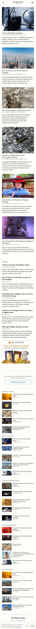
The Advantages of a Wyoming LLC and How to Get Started (18, 242)
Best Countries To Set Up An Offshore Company (15, 72)
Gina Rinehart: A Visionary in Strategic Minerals (15, 201)
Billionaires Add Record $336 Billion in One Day (23, 411)
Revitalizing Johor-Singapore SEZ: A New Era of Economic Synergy (17, 295)
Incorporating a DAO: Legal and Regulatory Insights (21, 447)
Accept (32, 626)
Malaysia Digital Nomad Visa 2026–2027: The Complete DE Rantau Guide (23, 589)
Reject (27, 626)
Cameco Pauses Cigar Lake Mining (21, 402)
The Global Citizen (18, 2)
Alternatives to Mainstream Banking (22, 455)
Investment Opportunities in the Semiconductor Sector (13, 156)
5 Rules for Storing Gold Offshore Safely (15, 265)
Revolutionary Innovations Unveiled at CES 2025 (23, 536)
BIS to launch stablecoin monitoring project (22, 472)
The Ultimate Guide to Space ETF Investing (21, 516)
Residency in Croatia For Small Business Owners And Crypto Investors (23, 464)
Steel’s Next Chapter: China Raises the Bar (16, 110)
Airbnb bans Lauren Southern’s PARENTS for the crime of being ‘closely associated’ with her (23, 554)
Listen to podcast (17, 382)
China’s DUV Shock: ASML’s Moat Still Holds (23, 395)
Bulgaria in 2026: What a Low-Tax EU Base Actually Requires (22, 605)
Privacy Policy (18, 627)
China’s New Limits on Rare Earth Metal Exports (23, 484)
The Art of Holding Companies (12, 33)
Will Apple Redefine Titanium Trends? (15, 327)
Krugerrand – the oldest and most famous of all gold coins (21, 500)
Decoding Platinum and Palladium (21, 508)
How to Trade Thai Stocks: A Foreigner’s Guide (23, 419)
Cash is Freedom (17, 544)
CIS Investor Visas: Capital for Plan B (22, 580)
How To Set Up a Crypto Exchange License (22, 439)
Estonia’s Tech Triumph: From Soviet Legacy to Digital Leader (17, 311)
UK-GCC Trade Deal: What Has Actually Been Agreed (23, 597)
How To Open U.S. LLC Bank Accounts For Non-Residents (16, 278)
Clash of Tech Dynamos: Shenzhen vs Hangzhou (22, 528)
